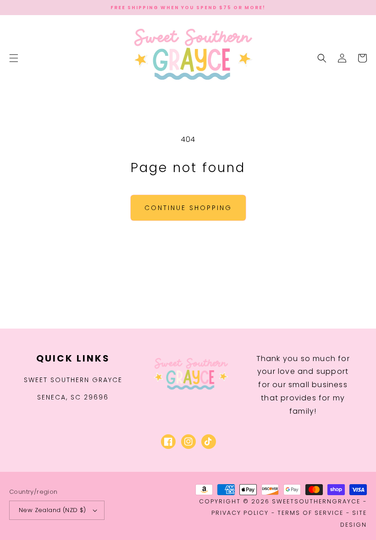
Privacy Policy (240, 513)
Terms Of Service (310, 513)
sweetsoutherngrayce (316, 501)
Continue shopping (188, 207)
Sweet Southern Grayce (73, 379)
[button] (14, 58)
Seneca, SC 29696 (73, 397)
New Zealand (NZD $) (52, 510)
